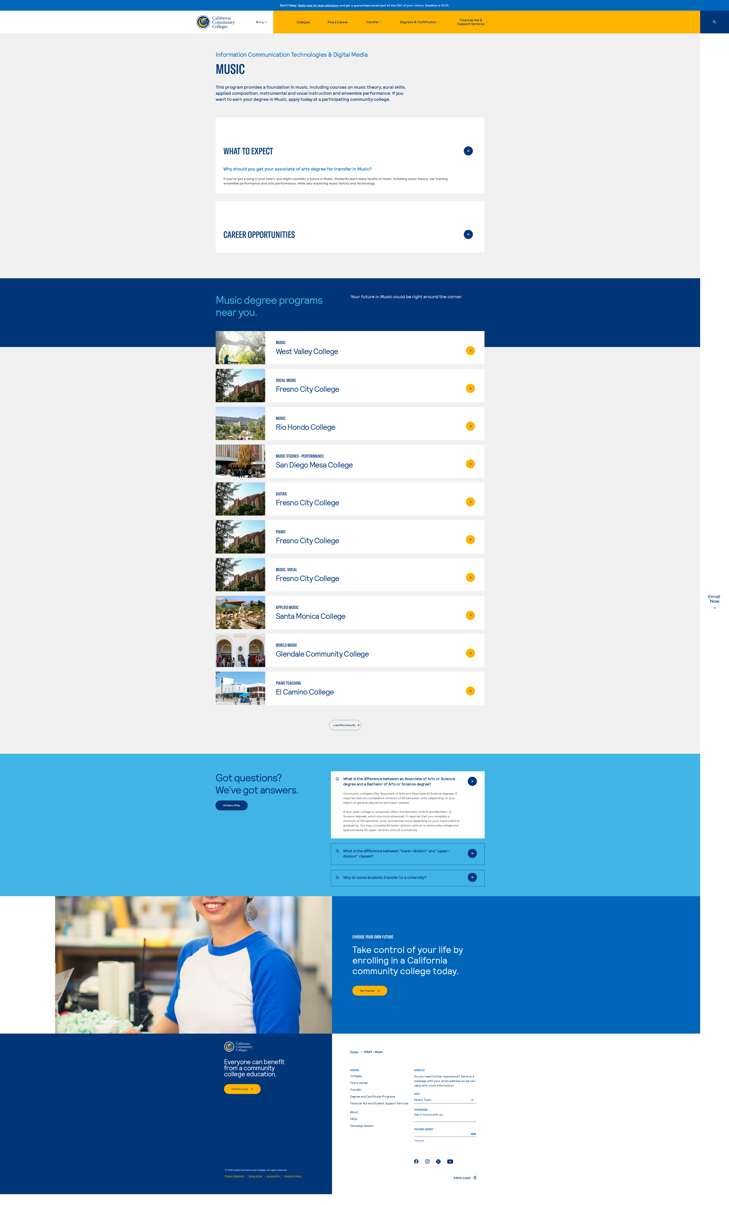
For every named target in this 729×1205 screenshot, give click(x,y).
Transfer (355, 1089)
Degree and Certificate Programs (372, 1096)
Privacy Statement (234, 1176)
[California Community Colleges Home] (215, 22)
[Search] (714, 22)
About (354, 1112)
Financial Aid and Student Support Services (379, 1103)
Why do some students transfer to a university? (384, 877)
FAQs (353, 1119)
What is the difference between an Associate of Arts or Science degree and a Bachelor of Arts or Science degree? (399, 781)
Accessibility (273, 1176)
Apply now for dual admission (318, 5)
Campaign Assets (361, 1125)
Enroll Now (718, 599)
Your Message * (421, 1109)
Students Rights (292, 1176)
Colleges (303, 22)
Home (354, 1052)
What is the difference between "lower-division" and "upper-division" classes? (396, 853)
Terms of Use (255, 1176)
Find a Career (338, 22)
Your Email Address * (424, 1129)
